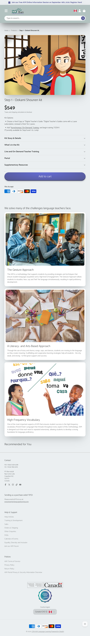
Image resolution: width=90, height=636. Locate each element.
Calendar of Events (11, 539)
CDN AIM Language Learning (41, 631)
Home (6, 30)
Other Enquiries (10, 531)
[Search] (83, 18)
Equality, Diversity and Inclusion (15, 542)
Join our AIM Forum (11, 546)
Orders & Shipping (11, 528)
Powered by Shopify (57, 631)
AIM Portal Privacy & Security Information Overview (23, 572)
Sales (6, 524)
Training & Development (13, 520)
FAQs (6, 535)
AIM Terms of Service (12, 561)
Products (14, 30)
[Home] (17, 10)
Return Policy (9, 569)
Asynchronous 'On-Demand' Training (25, 127)
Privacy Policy (9, 565)
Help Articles (9, 517)
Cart (84, 10)
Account (79, 10)
